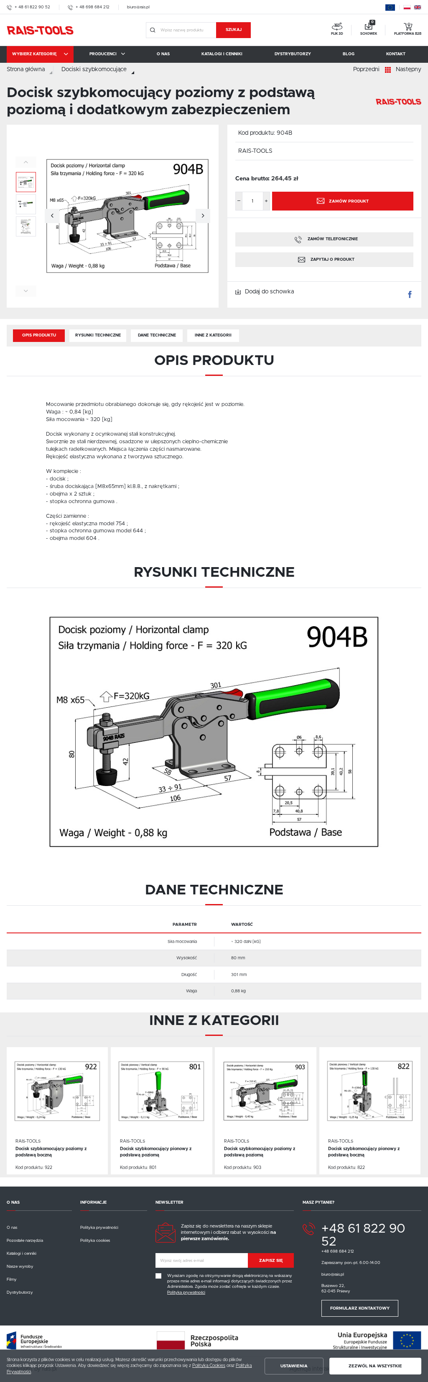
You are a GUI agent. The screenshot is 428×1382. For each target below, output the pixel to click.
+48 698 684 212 (337, 1251)
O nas (12, 1227)
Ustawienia (294, 1366)
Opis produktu (39, 335)
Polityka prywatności (99, 1227)
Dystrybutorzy (20, 1292)
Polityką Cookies (208, 1366)
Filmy (12, 1279)
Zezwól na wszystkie (375, 1366)
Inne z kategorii (213, 335)
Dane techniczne (157, 335)
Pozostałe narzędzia (25, 1240)
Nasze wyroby (20, 1266)
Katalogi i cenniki (21, 1253)
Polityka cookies (95, 1240)
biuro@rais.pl (138, 7)
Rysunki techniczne (98, 335)
